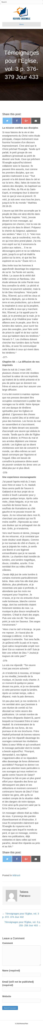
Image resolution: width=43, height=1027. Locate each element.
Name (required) (11, 970)
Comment (7, 943)
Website (6, 996)
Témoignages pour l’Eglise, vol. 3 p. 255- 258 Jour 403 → (22, 924)
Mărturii (16, 875)
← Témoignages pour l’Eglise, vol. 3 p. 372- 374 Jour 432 (20, 915)
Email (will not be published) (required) (18, 983)
